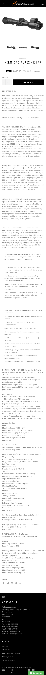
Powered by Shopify (25, 667)
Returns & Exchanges (11, 653)
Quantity (5, 77)
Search (5, 646)
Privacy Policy (7, 657)
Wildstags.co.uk (13, 667)
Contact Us (37, 673)
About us (6, 650)
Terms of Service (8, 660)
